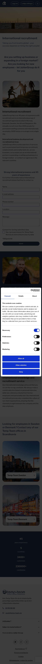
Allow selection (21, 365)
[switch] (37, 336)
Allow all (21, 358)
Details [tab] (21, 296)
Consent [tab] (7, 296)
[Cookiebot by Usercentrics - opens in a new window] (31, 290)
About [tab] (34, 296)
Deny (21, 372)
